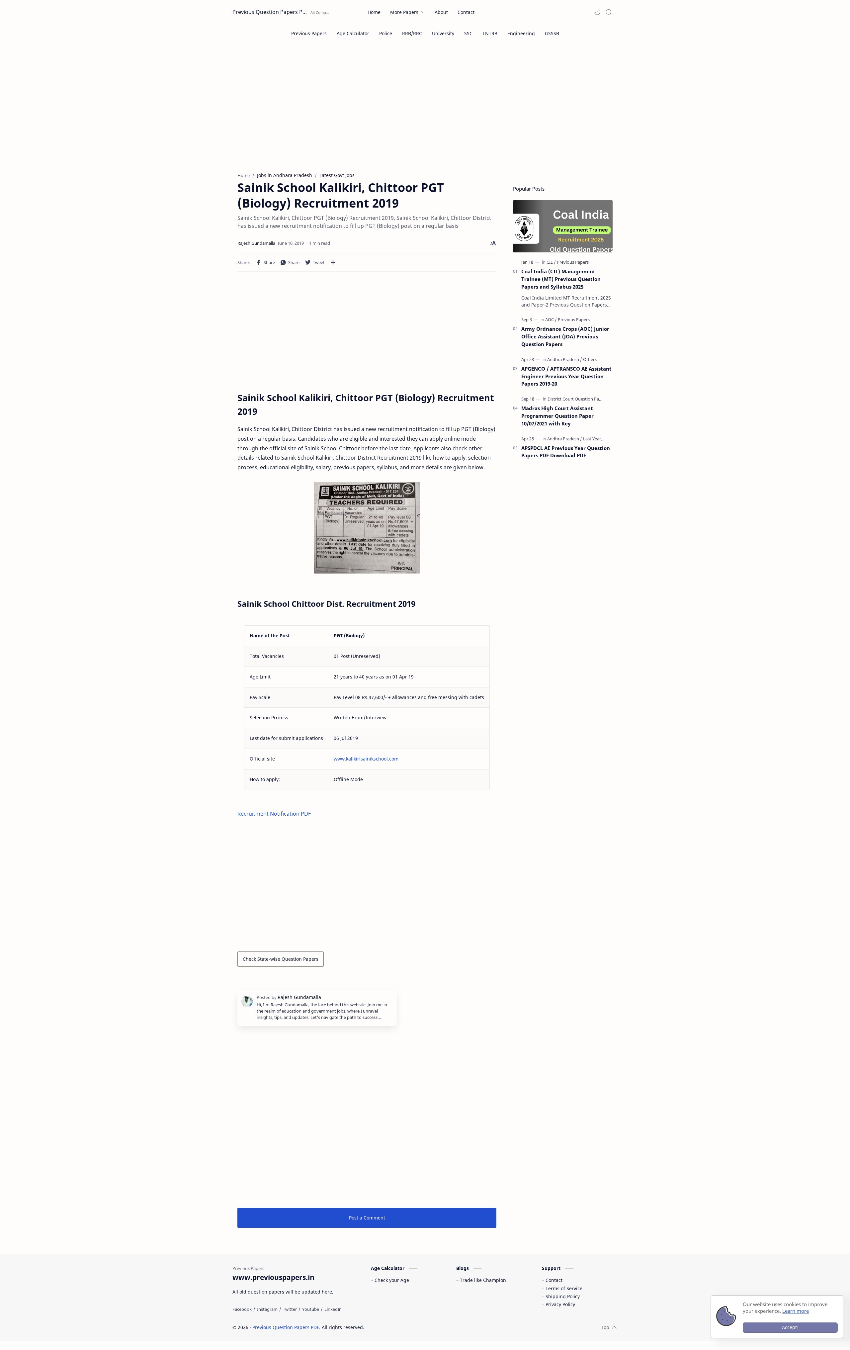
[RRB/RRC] (412, 33)
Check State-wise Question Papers (280, 959)
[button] (597, 12)
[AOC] (551, 319)
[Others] (590, 359)
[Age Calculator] (353, 33)
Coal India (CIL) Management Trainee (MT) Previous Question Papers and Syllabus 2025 (561, 279)
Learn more (795, 1310)
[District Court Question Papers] (578, 399)
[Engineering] (521, 33)
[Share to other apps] (333, 262)
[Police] (385, 33)
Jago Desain (409, 1327)
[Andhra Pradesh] (564, 359)
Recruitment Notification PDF (274, 813)
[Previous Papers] (309, 33)
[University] (443, 33)
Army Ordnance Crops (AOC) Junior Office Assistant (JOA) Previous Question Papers (565, 336)
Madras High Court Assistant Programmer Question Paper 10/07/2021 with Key (557, 416)
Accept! (790, 1327)
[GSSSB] (552, 33)
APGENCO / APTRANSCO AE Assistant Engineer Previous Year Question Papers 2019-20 (566, 376)
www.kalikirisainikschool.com (366, 759)
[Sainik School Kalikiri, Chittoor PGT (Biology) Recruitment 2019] (367, 528)
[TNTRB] (489, 33)
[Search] (609, 12)
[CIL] (551, 262)
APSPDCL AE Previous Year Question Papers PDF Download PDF (565, 452)
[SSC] (468, 33)
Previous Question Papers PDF (270, 12)
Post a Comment (367, 1218)
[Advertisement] (425, 112)
